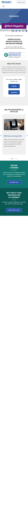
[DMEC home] (7, 2)
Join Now (14, 92)
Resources (7, 29)
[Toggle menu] (3, 6)
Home (1, 29)
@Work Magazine (16, 29)
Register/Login (21, 2)
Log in (14, 86)
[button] (13, 31)
